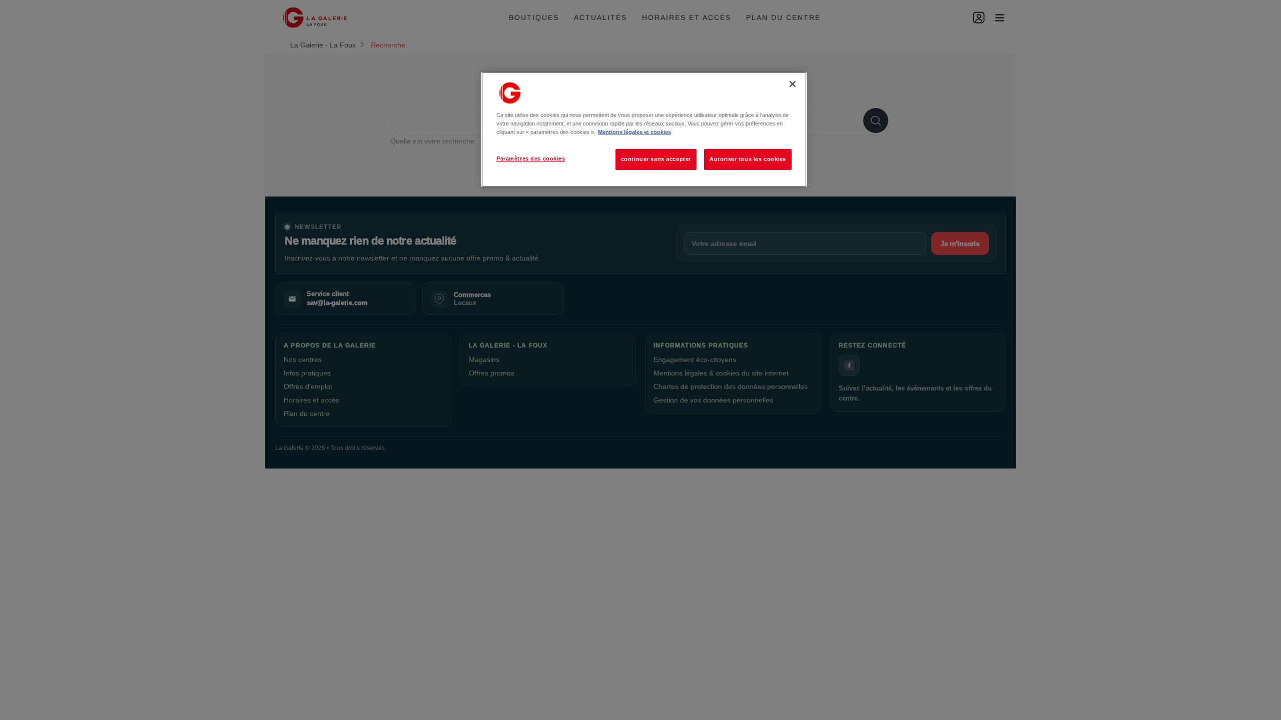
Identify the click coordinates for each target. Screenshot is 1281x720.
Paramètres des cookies (530, 159)
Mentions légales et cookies (634, 132)
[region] (644, 129)
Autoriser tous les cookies (748, 159)
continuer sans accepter (656, 159)
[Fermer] (793, 84)
